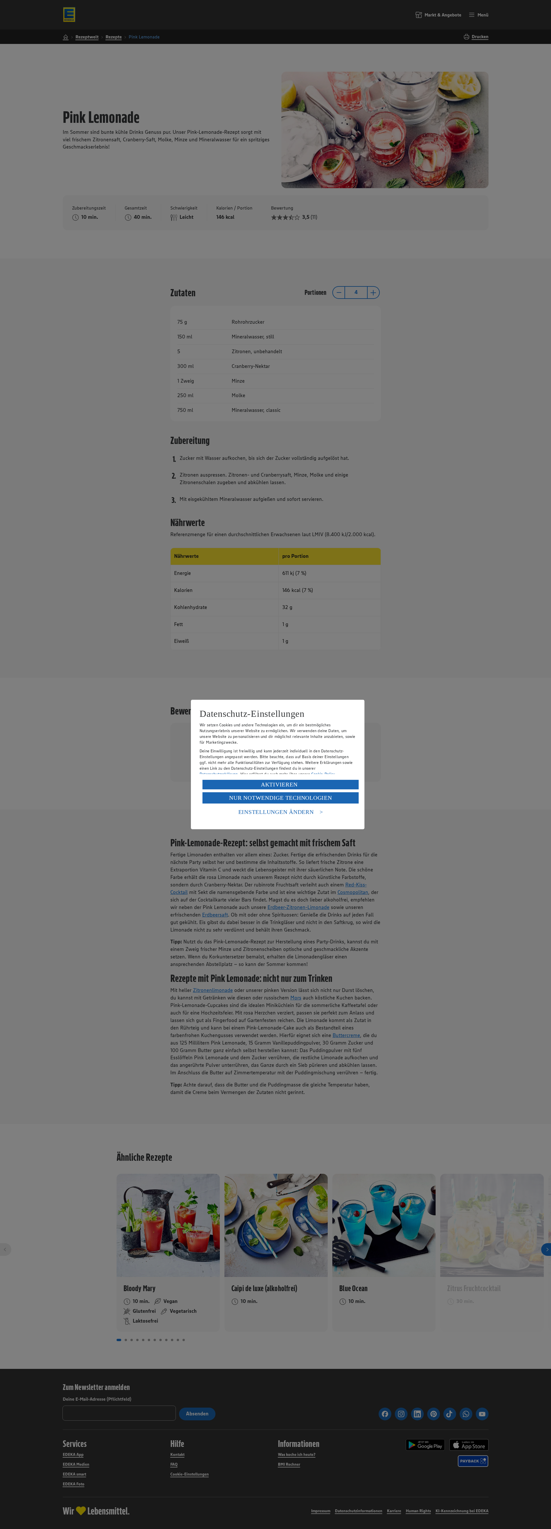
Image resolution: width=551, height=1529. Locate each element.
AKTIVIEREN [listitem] (279, 784)
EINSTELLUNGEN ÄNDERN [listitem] (276, 812)
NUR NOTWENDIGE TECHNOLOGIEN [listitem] (280, 798)
